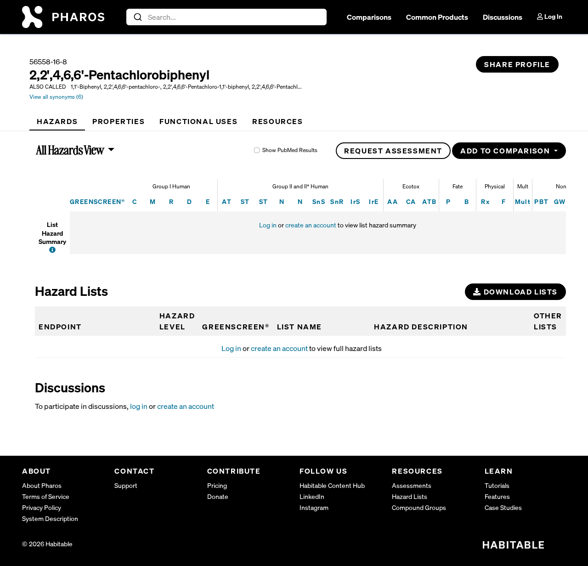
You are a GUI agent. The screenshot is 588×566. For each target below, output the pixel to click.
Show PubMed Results (289, 150)
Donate (217, 496)
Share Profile (517, 64)
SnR (337, 201)
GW (560, 201)
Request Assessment (393, 151)
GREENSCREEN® (97, 201)
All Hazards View (70, 149)
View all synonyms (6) (56, 96)
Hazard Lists (409, 496)
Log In (552, 16)
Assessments (411, 485)
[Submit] (137, 17)
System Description (50, 518)
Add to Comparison (506, 151)
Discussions (502, 17)
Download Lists (519, 292)
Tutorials (497, 485)
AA (392, 201)
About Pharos (42, 485)
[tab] (57, 121)
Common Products (437, 17)
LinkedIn (312, 496)
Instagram (314, 507)
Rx (485, 201)
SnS (318, 201)
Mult (523, 201)
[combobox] (226, 17)
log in (138, 406)
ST (245, 201)
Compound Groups (419, 507)
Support (125, 485)
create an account (310, 225)
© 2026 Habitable (47, 543)
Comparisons (369, 17)
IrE (374, 201)
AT (227, 201)
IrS (355, 201)
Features (497, 496)
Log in (268, 225)
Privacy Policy (41, 507)
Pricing (217, 485)
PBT (541, 201)
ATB (429, 201)
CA (411, 201)
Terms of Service (45, 496)
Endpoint (60, 327)
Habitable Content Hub (332, 485)
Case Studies (503, 507)
